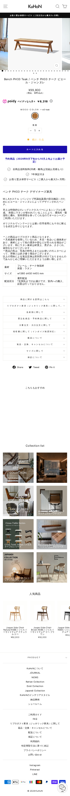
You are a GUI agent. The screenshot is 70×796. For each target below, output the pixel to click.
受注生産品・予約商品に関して (35, 318)
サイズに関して (35, 351)
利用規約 (34, 741)
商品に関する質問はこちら (35, 299)
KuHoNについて (35, 668)
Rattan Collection (35, 682)
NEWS (35, 677)
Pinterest (35, 769)
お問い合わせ (35, 754)
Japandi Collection (35, 690)
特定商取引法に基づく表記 (35, 745)
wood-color (35, 110)
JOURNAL (35, 673)
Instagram (35, 765)
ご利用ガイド (35, 714)
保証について (35, 357)
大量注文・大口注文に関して (35, 325)
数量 (35, 125)
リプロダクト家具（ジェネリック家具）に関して (35, 723)
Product (34, 657)
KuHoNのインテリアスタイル (35, 695)
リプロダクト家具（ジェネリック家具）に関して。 (35, 306)
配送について (35, 338)
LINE (34, 774)
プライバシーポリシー (35, 750)
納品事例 (34, 699)
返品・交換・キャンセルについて (35, 728)
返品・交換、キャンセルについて (35, 344)
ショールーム (35, 704)
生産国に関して (35, 312)
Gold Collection (35, 686)
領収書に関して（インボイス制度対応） (35, 331)
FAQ (35, 719)
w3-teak (35, 115)
